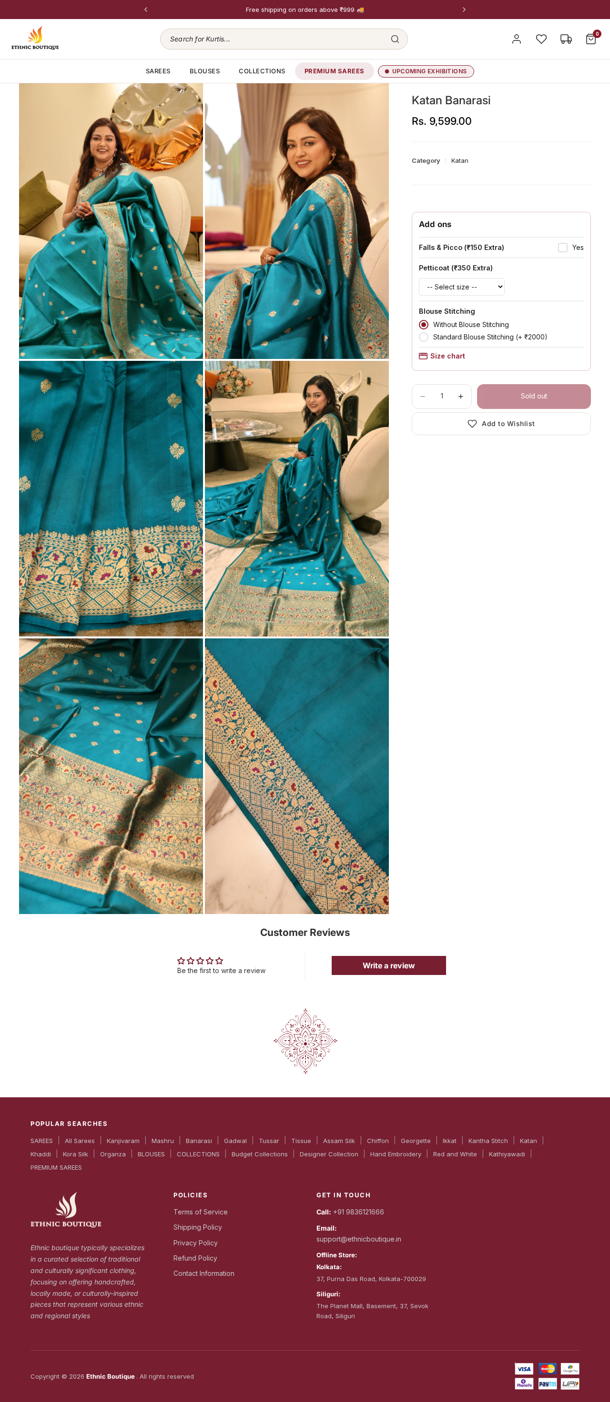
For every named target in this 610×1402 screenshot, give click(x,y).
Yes (578, 247)
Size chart (447, 356)
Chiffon (378, 1140)
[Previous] (146, 9)
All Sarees (80, 1140)
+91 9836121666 (358, 1212)
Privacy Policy (195, 1243)
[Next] (464, 9)
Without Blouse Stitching (471, 324)
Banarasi (199, 1140)
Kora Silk (75, 1154)
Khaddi (40, 1154)
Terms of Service (200, 1212)
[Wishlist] (541, 39)
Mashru (163, 1140)
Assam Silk (339, 1140)
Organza (113, 1154)
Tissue (301, 1140)
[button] (284, 39)
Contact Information (203, 1273)
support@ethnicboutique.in (358, 1239)
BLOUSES (205, 71)
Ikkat (450, 1140)
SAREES (158, 71)
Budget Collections (260, 1154)
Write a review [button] (389, 965)
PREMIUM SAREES (335, 71)
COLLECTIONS (262, 71)
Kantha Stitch (488, 1140)
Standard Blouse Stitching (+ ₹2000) (490, 337)
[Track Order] (566, 39)
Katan (528, 1140)
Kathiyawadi (507, 1154)
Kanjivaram (123, 1140)
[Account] (516, 39)
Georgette (416, 1140)
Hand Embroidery (395, 1154)
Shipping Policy (197, 1227)
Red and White (455, 1154)
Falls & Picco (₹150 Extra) (461, 247)
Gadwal (235, 1140)
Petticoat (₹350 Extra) (456, 268)
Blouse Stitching (447, 311)
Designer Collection (329, 1154)
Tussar (269, 1140)
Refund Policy (195, 1258)
